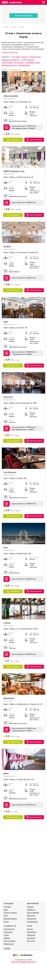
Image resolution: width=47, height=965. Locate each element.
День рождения (33, 912)
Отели (21, 27)
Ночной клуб (34, 57)
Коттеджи (16, 57)
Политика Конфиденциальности (23, 962)
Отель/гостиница (10, 912)
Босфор (7, 246)
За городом (8, 932)
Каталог (13, 27)
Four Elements (10, 472)
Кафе (6, 910)
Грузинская (31, 938)
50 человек (19, 62)
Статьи (7, 948)
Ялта (6, 547)
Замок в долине (11, 96)
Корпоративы (24, 65)
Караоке (7, 938)
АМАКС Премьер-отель (14, 171)
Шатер (6, 921)
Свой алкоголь (9, 929)
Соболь (7, 623)
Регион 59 (8, 397)
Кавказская (31, 935)
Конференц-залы (32, 62)
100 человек (7, 62)
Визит (6, 773)
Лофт (6, 915)
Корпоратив (31, 918)
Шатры (25, 57)
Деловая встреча (9, 65)
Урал (6, 322)
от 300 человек (27, 60)
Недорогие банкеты (10, 60)
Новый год (31, 910)
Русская (30, 929)
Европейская (31, 932)
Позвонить (15, 140)
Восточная (31, 941)
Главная (5, 27)
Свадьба (30, 907)
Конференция (32, 921)
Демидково (9, 698)
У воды (6, 935)
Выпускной (31, 915)
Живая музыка (9, 944)
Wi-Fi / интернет (10, 941)
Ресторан (7, 907)
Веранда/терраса (10, 918)
